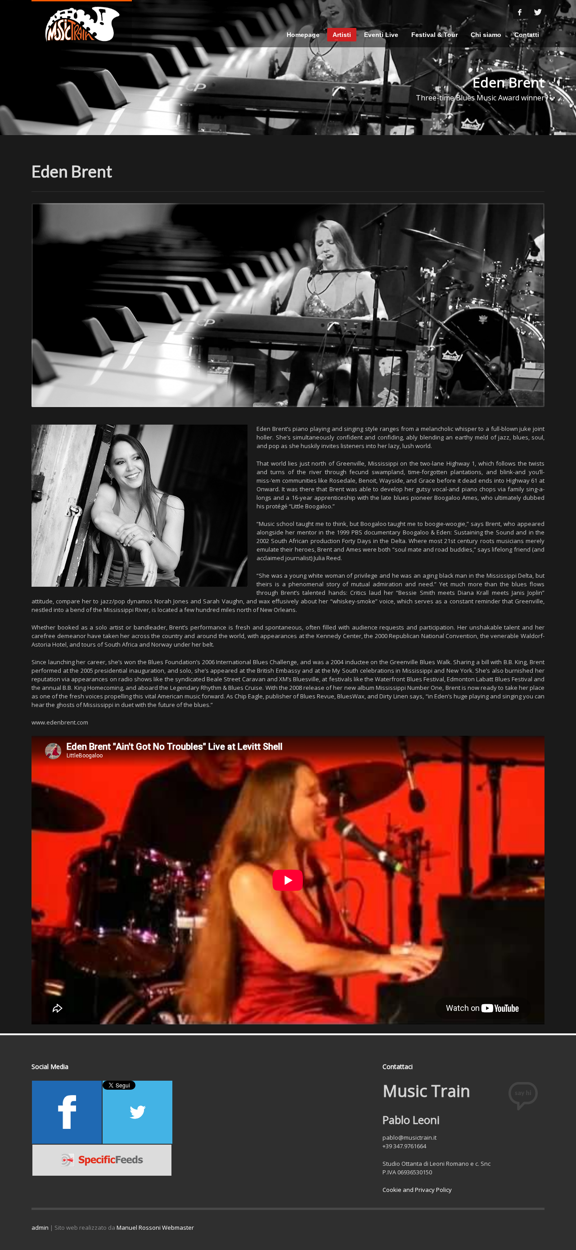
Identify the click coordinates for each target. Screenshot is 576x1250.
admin (40, 1227)
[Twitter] (537, 12)
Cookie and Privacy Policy (417, 1190)
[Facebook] (519, 12)
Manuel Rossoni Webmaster (155, 1227)
